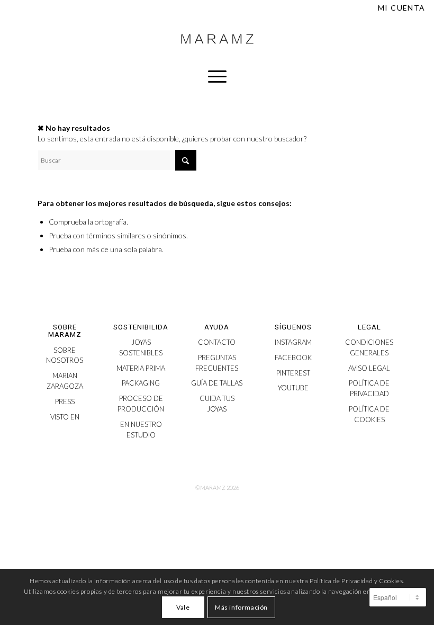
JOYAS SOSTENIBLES (140, 347)
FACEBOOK (293, 357)
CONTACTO (217, 342)
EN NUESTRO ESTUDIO (141, 429)
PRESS (65, 401)
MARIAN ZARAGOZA (65, 380)
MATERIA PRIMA (140, 368)
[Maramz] (217, 39)
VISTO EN (64, 417)
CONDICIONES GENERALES (369, 347)
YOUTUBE (293, 387)
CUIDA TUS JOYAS (217, 403)
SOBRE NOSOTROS (64, 355)
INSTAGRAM (293, 342)
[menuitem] (399, 8)
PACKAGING (141, 383)
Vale (182, 607)
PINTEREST (293, 373)
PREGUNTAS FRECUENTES (216, 362)
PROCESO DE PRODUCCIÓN (140, 403)
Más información (241, 607)
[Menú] (217, 76)
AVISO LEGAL (369, 368)
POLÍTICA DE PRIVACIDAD (369, 388)
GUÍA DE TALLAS (216, 383)
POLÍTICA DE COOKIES (369, 414)
